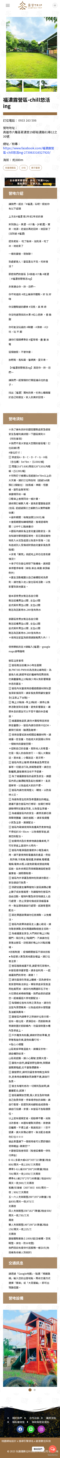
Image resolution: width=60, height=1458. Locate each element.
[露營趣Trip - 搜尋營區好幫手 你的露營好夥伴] (30, 5)
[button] (52, 50)
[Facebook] (20, 1429)
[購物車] (54, 5)
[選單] (7, 5)
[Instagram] (41, 1429)
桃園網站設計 (9, 1441)
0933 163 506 (27, 120)
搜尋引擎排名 (26, 1441)
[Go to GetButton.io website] (53, 1455)
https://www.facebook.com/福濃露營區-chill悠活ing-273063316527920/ (28, 150)
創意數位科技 (43, 1441)
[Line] (30, 1429)
